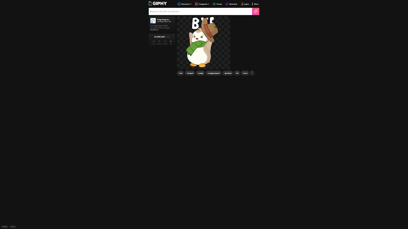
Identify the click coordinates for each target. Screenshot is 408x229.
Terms (13, 227)
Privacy (5, 227)
